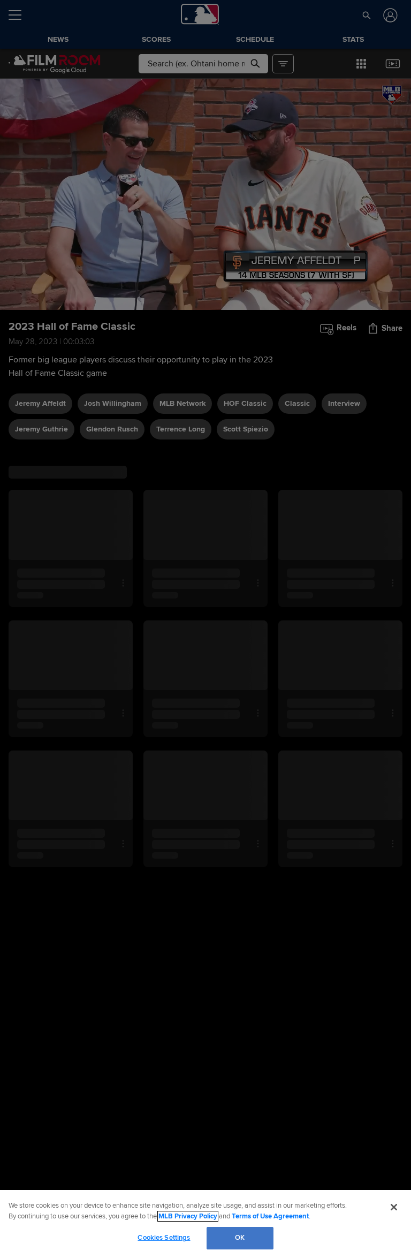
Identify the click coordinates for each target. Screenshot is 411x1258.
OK (240, 1237)
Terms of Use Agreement (270, 1216)
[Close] (394, 1207)
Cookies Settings (164, 1237)
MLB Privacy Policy (187, 1216)
